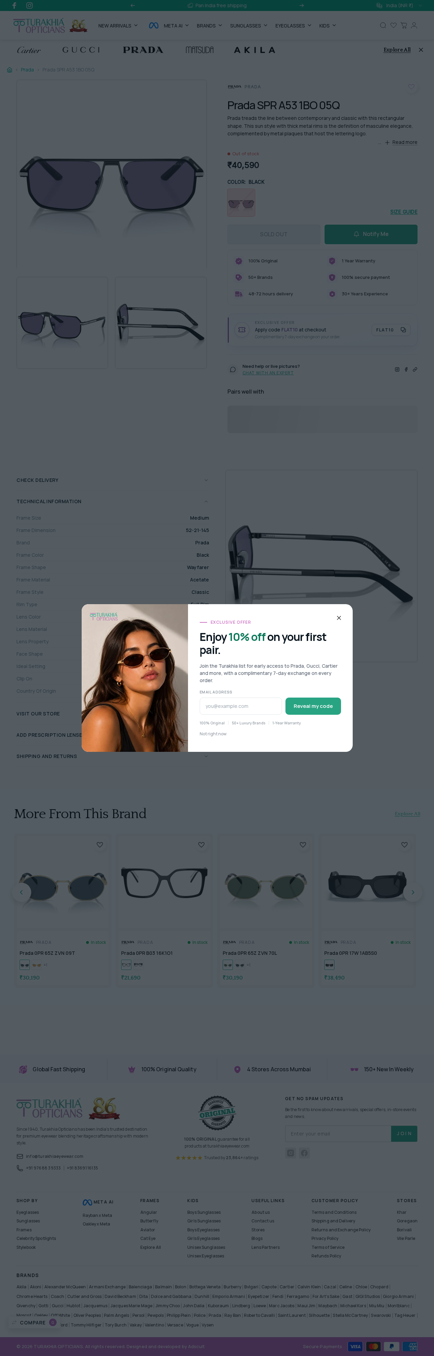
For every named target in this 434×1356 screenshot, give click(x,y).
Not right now (213, 734)
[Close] (339, 618)
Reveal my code (313, 706)
